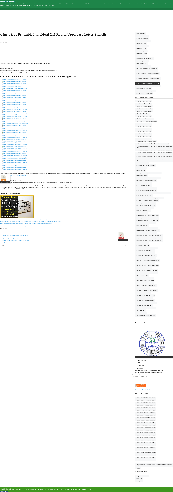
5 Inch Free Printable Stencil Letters (144, 128)
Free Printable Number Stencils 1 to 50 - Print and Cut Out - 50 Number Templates (153, 193)
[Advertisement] (40, 19)
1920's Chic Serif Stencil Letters (143, 113)
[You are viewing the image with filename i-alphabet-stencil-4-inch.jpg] (14, 107)
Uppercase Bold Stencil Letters (143, 288)
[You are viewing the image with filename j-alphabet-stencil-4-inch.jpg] (14, 111)
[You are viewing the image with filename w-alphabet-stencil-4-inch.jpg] (14, 156)
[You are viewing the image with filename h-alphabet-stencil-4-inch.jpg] (14, 104)
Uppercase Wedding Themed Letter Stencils (146, 308)
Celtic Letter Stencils (141, 170)
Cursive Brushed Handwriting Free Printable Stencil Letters (149, 178)
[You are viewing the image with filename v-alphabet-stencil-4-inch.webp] (14, 155)
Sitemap (138, 468)
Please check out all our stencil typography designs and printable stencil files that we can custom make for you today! (27, 226)
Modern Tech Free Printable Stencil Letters (145, 263)
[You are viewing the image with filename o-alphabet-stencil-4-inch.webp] (14, 130)
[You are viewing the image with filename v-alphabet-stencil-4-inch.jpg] (14, 153)
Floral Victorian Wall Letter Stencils (144, 185)
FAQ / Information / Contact (142, 476)
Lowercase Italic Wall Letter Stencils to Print (146, 250)
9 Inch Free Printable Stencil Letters (144, 138)
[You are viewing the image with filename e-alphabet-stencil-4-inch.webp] (14, 95)
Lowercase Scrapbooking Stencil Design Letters (146, 255)
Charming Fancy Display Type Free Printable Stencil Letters (149, 173)
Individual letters (18, 5)
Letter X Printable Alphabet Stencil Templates (146, 455)
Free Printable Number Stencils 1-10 (144, 195)
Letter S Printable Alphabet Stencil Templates (146, 442)
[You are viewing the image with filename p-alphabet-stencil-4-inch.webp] (14, 134)
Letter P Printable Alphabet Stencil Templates (146, 435)
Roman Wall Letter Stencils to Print (144, 268)
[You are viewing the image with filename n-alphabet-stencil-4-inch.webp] (14, 127)
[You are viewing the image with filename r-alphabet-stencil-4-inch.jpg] (14, 139)
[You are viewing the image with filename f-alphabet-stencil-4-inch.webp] (14, 98)
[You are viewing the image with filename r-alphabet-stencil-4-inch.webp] (14, 141)
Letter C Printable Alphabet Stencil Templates (146, 402)
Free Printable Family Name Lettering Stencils (146, 91)
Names (38, 5)
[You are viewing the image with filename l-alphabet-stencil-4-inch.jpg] (14, 118)
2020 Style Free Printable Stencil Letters (145, 118)
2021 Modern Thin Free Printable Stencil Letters (147, 121)
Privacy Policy (139, 481)
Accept (6, 491)
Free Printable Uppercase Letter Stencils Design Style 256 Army (150, 198)
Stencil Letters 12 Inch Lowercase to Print (145, 278)
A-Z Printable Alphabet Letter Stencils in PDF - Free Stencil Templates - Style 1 (153, 143)
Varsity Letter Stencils (141, 310)
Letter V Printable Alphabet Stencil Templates (146, 450)
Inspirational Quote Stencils (142, 61)
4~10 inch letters (161, 4)
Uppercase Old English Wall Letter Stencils (145, 300)
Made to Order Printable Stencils (143, 66)
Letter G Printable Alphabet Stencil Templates (146, 412)
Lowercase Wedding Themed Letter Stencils (146, 258)
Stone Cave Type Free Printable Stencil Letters (146, 285)
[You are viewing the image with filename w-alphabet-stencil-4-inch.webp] (15, 158)
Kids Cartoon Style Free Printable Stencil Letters (146, 233)
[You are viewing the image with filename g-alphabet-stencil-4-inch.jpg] (14, 100)
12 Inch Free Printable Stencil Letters (144, 111)
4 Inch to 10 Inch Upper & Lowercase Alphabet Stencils (148, 73)
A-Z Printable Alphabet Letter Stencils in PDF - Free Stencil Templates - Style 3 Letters (154, 156)
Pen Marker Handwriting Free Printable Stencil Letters (148, 265)
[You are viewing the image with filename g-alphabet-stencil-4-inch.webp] (14, 102)
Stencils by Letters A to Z (142, 63)
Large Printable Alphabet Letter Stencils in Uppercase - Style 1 (149, 235)
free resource (13, 4)
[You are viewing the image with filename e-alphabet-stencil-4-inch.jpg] (14, 93)
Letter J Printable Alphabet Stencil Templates (146, 420)
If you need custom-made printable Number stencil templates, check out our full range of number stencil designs (26, 223)
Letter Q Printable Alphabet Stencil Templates (146, 437)
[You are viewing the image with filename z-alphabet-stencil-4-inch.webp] (14, 169)
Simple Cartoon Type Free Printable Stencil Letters (147, 270)
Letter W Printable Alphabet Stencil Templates (146, 452)
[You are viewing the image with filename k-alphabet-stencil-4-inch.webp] (14, 116)
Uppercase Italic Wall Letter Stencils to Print (146, 295)
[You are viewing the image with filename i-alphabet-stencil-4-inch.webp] (14, 109)
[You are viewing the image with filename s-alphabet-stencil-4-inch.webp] (14, 144)
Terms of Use (139, 478)
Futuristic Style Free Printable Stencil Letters (146, 203)
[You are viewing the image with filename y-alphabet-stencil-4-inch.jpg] (14, 163)
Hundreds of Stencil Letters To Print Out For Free (147, 228)
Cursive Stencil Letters (141, 43)
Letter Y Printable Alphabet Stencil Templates (146, 457)
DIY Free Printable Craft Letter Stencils (145, 93)
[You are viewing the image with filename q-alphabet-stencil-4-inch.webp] (14, 137)
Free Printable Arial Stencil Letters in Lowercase (146, 188)
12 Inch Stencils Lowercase (142, 38)
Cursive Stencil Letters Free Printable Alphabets (146, 180)
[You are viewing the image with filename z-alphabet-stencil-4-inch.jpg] (14, 167)
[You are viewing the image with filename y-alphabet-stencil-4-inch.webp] (14, 165)
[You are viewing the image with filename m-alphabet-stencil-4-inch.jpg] (14, 121)
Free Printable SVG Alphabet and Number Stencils (147, 71)
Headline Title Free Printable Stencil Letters (146, 223)
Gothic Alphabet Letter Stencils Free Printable (146, 205)
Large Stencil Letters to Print (142, 243)
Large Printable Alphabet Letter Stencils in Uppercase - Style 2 (149, 238)
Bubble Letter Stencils (141, 48)
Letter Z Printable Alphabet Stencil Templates (146, 460)
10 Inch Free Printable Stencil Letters (144, 106)
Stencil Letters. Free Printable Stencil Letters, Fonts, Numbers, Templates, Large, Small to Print (154, 465)
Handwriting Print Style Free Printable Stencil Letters (147, 218)
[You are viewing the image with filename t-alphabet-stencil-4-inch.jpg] (14, 146)
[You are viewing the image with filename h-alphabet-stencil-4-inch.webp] (14, 106)
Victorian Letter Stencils (141, 313)
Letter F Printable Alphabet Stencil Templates (146, 410)
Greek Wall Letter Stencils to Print (143, 210)
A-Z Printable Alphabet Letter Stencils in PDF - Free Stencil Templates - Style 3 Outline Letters (154, 159)
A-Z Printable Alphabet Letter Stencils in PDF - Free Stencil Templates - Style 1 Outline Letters (154, 147)
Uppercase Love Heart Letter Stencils (144, 298)
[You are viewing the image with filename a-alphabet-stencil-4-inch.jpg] (14, 79)
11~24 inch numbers (8, 5)
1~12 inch (144, 4)
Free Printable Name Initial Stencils (144, 88)
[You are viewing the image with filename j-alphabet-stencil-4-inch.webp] (14, 113)
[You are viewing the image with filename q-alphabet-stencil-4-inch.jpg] (14, 135)
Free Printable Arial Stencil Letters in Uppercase (146, 190)
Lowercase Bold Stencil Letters (143, 245)
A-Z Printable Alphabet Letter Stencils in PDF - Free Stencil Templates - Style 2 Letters (154, 150)
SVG (155, 4)
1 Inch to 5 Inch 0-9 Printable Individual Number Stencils (148, 86)
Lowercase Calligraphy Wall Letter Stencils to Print (147, 248)
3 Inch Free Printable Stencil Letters (144, 123)
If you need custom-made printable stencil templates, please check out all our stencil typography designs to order (26, 219)
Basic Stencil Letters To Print (142, 46)
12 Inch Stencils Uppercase (142, 36)
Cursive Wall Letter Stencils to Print (144, 183)
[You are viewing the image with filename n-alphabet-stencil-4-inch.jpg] (14, 125)
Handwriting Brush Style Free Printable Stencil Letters (148, 215)
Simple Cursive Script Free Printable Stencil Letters (147, 273)
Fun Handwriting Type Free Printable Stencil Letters (147, 200)
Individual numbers (27, 5)
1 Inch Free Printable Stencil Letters (144, 101)
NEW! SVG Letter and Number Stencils (19, 175)
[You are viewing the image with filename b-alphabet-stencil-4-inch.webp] (14, 84)
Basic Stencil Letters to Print (142, 163)
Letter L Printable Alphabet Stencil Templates (146, 425)
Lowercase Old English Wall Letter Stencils (145, 253)
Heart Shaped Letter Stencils (142, 225)
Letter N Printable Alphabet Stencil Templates (146, 430)
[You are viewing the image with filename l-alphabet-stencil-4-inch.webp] (14, 120)
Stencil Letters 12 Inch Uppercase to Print (145, 280)
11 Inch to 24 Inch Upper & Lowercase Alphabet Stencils (148, 78)
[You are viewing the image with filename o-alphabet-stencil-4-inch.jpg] (14, 128)
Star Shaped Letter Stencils (142, 275)
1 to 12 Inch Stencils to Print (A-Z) (143, 41)
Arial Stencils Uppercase (142, 51)
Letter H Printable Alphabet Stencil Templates (146, 415)
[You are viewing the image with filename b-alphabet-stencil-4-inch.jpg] (14, 83)
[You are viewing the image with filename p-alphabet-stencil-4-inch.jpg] (14, 132)
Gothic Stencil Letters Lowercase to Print (145, 208)
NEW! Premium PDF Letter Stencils (8, 233)
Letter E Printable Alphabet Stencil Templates (146, 407)
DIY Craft (34, 5)
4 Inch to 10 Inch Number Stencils (143, 76)
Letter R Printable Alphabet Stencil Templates (146, 440)
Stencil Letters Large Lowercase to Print (145, 283)
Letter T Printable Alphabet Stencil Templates (146, 445)
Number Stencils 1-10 (141, 56)
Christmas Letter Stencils (142, 175)
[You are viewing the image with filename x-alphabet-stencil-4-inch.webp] (14, 162)
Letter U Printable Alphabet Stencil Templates (146, 447)
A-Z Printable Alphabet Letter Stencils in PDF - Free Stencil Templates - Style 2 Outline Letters (154, 153)
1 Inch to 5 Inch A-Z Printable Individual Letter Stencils (148, 83)
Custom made (51, 5)
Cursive (149, 4)
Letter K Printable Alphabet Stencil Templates (146, 422)
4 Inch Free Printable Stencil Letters (144, 126)
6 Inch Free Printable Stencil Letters (144, 131)
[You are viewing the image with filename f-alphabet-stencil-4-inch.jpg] (14, 97)
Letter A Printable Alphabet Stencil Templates (146, 397)
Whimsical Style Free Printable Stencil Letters (146, 315)
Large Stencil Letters (141, 33)
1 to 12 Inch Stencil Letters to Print (144, 103)
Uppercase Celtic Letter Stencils (143, 293)
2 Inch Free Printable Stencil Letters (144, 116)
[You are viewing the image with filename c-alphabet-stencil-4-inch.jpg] (14, 86)
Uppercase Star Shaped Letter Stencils (145, 305)
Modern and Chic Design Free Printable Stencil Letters (148, 260)
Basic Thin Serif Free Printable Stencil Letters (146, 165)
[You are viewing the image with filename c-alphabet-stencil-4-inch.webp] (14, 88)
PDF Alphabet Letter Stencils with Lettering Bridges (147, 68)
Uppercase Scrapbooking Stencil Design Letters (146, 303)
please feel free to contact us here (160, 322)
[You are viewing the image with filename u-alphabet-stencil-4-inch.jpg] (14, 149)
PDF (153, 4)
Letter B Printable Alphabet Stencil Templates (146, 400)
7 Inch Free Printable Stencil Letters (144, 133)
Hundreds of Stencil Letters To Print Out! (145, 58)
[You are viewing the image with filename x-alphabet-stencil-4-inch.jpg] (14, 160)
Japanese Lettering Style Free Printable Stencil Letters (148, 230)
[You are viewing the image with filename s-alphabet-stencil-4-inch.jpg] (14, 142)
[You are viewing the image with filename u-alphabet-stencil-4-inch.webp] (14, 151)
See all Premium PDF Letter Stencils (142, 389)
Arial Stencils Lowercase (142, 53)
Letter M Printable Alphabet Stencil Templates (146, 427)
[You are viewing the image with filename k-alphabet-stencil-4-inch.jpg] (14, 114)
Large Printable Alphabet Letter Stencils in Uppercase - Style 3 (149, 240)
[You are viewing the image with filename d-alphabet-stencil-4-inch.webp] (14, 91)
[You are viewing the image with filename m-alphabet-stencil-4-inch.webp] (15, 123)
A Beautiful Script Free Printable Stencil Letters (146, 141)
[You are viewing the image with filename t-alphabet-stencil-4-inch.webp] (14, 148)
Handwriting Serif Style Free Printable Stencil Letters (147, 220)
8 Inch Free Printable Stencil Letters (144, 136)
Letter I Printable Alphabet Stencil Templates (146, 417)
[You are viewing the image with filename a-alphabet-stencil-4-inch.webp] (14, 81)
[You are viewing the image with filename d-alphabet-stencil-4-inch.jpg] (14, 90)
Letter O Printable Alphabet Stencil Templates (146, 432)
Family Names (44, 5)
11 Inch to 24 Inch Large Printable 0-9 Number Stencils (148, 81)
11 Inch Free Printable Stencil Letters (144, 108)
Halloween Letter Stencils (142, 213)
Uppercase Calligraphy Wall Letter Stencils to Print (147, 290)
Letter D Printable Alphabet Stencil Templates (146, 405)
